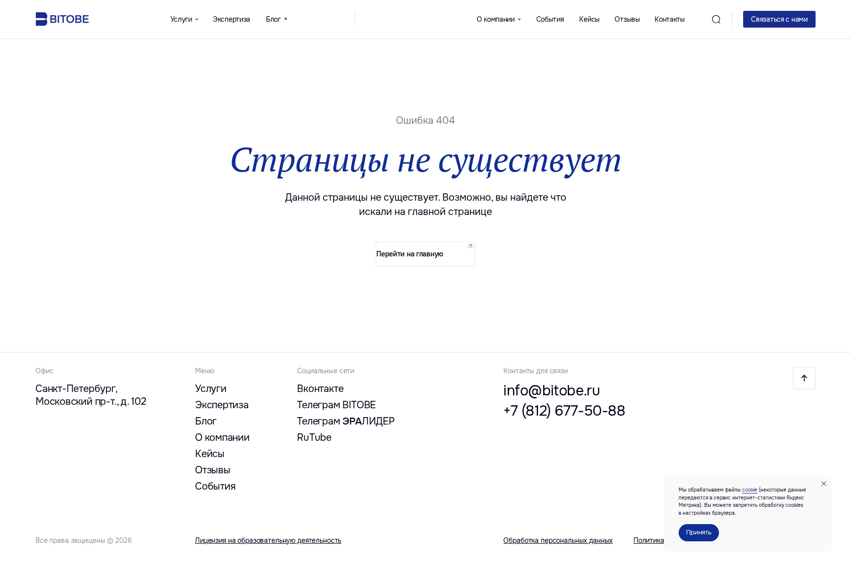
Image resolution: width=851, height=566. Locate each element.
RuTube (314, 437)
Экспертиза (231, 19)
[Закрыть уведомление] (824, 484)
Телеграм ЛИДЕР (345, 421)
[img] (804, 378)
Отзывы (627, 19)
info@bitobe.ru (551, 391)
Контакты (670, 19)
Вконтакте (320, 388)
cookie (749, 490)
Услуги (211, 388)
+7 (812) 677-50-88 (564, 411)
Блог (206, 421)
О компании (222, 437)
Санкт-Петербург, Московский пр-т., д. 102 (90, 395)
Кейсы (589, 19)
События (550, 19)
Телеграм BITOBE (336, 404)
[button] (779, 19)
